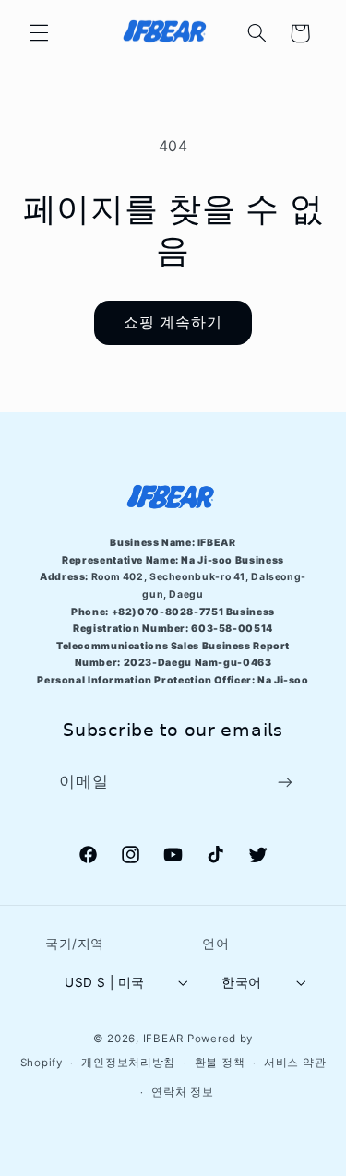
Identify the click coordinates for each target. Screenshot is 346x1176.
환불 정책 (220, 1062)
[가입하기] (285, 781)
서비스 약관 (295, 1062)
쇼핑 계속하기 (173, 322)
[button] (39, 33)
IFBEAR (163, 1038)
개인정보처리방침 (128, 1062)
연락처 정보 (182, 1092)
